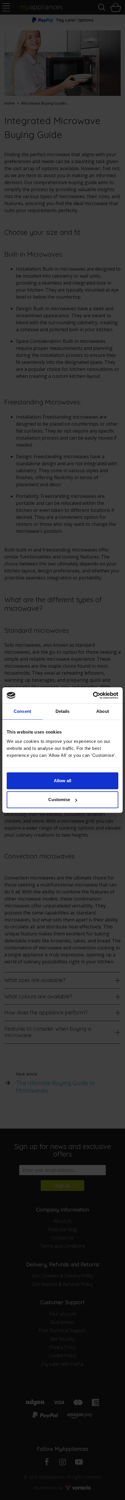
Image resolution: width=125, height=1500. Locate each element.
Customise (59, 799)
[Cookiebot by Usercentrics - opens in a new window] (92, 695)
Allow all (62, 780)
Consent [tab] (22, 711)
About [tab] (102, 711)
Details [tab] (63, 711)
